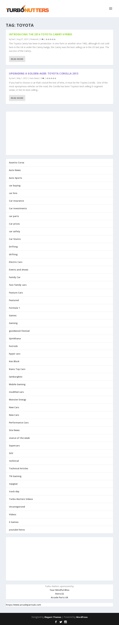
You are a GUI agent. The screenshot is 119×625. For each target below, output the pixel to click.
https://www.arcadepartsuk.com (23, 604)
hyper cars (14, 353)
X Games (13, 522)
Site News (14, 430)
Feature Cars (16, 292)
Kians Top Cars (17, 369)
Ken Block (14, 361)
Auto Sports (15, 177)
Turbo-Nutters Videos (21, 499)
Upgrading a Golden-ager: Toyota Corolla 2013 (43, 73)
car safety (14, 231)
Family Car (14, 277)
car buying (14, 185)
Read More (17, 59)
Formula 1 (14, 307)
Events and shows (18, 269)
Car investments (18, 208)
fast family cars (17, 284)
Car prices (14, 223)
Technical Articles (18, 468)
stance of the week (19, 437)
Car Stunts (15, 239)
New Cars (14, 407)
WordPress (82, 617)
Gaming (13, 323)
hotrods (13, 346)
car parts (14, 216)
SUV (11, 453)
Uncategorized (17, 506)
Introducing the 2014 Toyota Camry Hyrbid (40, 34)
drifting (13, 254)
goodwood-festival (19, 330)
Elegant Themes (52, 617)
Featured (34, 39)
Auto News (34, 78)
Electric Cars (15, 262)
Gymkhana (15, 338)
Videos (12, 514)
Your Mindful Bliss (59, 589)
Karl (13, 39)
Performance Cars (19, 422)
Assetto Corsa (16, 162)
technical (14, 460)
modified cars (16, 391)
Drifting (13, 246)
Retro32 (59, 593)
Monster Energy (17, 399)
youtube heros (17, 529)
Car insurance (16, 200)
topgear (13, 483)
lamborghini (15, 376)
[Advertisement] (59, 133)
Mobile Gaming (17, 384)
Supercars (14, 445)
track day (14, 491)
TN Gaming (15, 476)
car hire (13, 193)
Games (12, 315)
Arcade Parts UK (59, 597)
